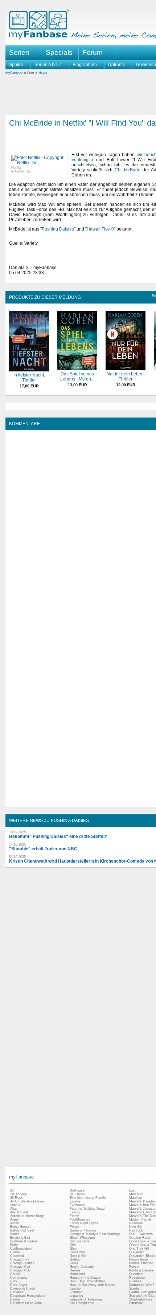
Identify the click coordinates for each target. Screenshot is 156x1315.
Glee (73, 1248)
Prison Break (138, 1259)
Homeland (77, 1274)
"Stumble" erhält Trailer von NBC (43, 848)
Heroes (75, 1270)
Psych (134, 1267)
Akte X (15, 1205)
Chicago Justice (22, 1263)
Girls (73, 1245)
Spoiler (16, 64)
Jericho (75, 1288)
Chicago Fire (19, 1259)
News (42, 73)
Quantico (136, 1274)
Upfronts (116, 64)
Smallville (136, 1303)
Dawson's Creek (22, 1288)
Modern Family (140, 1219)
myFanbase (14, 73)
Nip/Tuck (136, 1230)
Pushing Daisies (58, 229)
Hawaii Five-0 (100, 229)
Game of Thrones (83, 1230)
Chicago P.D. (20, 1270)
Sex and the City (142, 1296)
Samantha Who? (141, 1285)
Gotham (76, 1259)
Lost (132, 1190)
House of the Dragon (85, 1277)
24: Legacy (18, 1194)
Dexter (15, 1299)
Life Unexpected (82, 1303)
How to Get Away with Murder (92, 1285)
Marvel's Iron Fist (142, 1205)
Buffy (14, 1245)
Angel (14, 1219)
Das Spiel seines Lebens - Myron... (77, 376)
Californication (21, 1248)
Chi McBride (127, 169)
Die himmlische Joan (26, 1303)
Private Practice (141, 1263)
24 (12, 1190)
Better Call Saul (22, 1230)
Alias (13, 1208)
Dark (13, 1281)
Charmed (17, 1256)
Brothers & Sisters (24, 1241)
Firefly (74, 1216)
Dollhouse (77, 1190)
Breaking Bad (20, 1237)
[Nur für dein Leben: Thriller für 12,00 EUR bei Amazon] (125, 368)
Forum (92, 52)
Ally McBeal (19, 1212)
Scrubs (134, 1288)
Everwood (77, 1205)
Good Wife (78, 1252)
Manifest (135, 1198)
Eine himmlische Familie (88, 1198)
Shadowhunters (140, 1299)
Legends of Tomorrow (86, 1299)
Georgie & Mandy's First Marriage (95, 1234)
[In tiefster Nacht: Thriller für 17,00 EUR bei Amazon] (29, 369)
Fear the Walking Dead (87, 1208)
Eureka (75, 1201)
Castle (15, 1252)
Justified (76, 1292)
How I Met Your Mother (87, 1281)
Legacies (76, 1296)
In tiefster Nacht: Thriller (29, 377)
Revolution (137, 1277)
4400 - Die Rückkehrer (27, 1201)
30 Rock (16, 1198)
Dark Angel (18, 1285)
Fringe (74, 1227)
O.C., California (141, 1234)
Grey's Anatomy (82, 1267)
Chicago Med (20, 1267)
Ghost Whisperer (82, 1237)
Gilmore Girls (79, 1241)
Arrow (14, 1223)
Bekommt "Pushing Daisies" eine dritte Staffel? (58, 836)
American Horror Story (27, 1216)
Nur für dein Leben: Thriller (126, 376)
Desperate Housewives (27, 1296)
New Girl (135, 1227)
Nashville (136, 1223)
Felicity (75, 1212)
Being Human (20, 1227)
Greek (74, 1263)
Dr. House (77, 1194)
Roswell (135, 1281)
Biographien (85, 64)
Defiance (17, 1292)
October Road (139, 1237)
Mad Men (136, 1194)
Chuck (15, 1274)
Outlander (136, 1252)
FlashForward (80, 1219)
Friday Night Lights (84, 1223)
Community (19, 1277)
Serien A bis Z (47, 64)
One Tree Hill (139, 1248)
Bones (15, 1234)
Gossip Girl (78, 1256)
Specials (59, 52)
